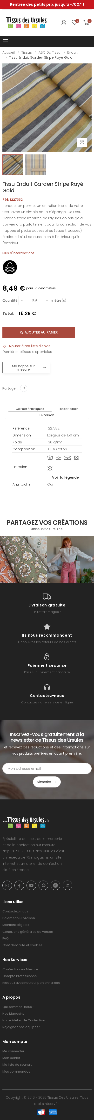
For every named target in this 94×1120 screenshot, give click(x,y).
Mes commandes (16, 1071)
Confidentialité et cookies (22, 945)
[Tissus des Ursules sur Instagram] (23, 559)
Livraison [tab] (47, 415)
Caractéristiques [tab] (30, 409)
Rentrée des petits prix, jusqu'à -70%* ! (47, 4)
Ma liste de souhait (17, 1064)
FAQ (5, 938)
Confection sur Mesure (20, 969)
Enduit (72, 52)
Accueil (8, 52)
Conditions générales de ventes (27, 931)
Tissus (26, 52)
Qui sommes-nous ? (18, 1007)
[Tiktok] (55, 885)
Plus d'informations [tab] (18, 253)
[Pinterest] (43, 885)
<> (23, 388)
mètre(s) (59, 300)
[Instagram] (7, 885)
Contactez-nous (15, 911)
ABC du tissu (49, 52)
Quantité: (10, 300)
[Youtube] (31, 885)
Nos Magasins (13, 1013)
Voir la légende (65, 477)
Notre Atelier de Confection (23, 1020)
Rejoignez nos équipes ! (21, 1027)
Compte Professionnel (20, 976)
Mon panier (11, 1058)
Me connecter (13, 1051)
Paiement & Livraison (18, 918)
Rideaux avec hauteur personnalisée (31, 982)
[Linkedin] (67, 885)
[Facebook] (19, 885)
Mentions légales (15, 924)
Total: (8, 313)
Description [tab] (68, 409)
